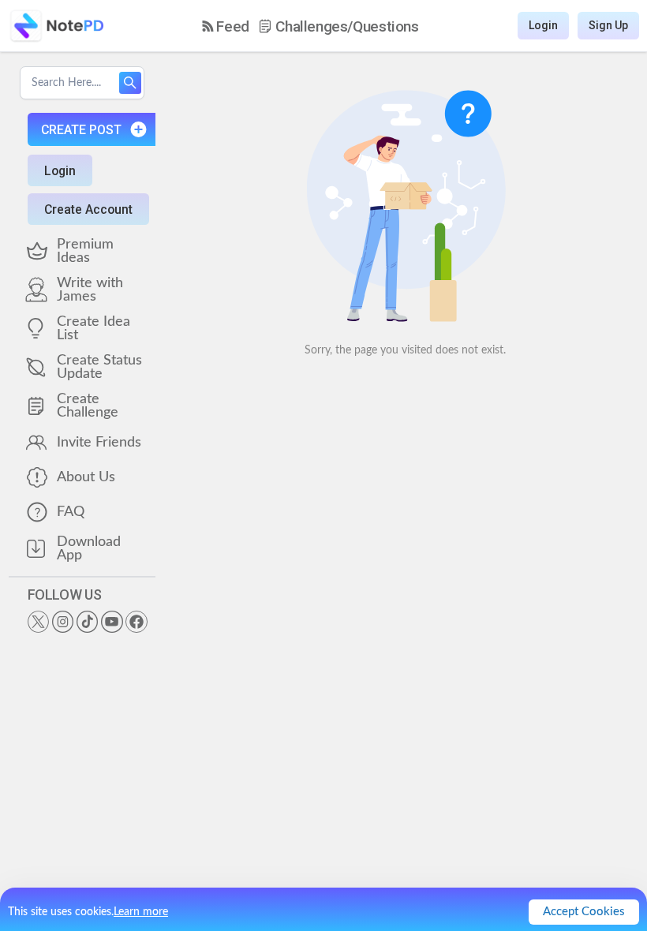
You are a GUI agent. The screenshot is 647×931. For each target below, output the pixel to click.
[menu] (310, 26)
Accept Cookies (584, 912)
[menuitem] (225, 26)
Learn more (141, 912)
